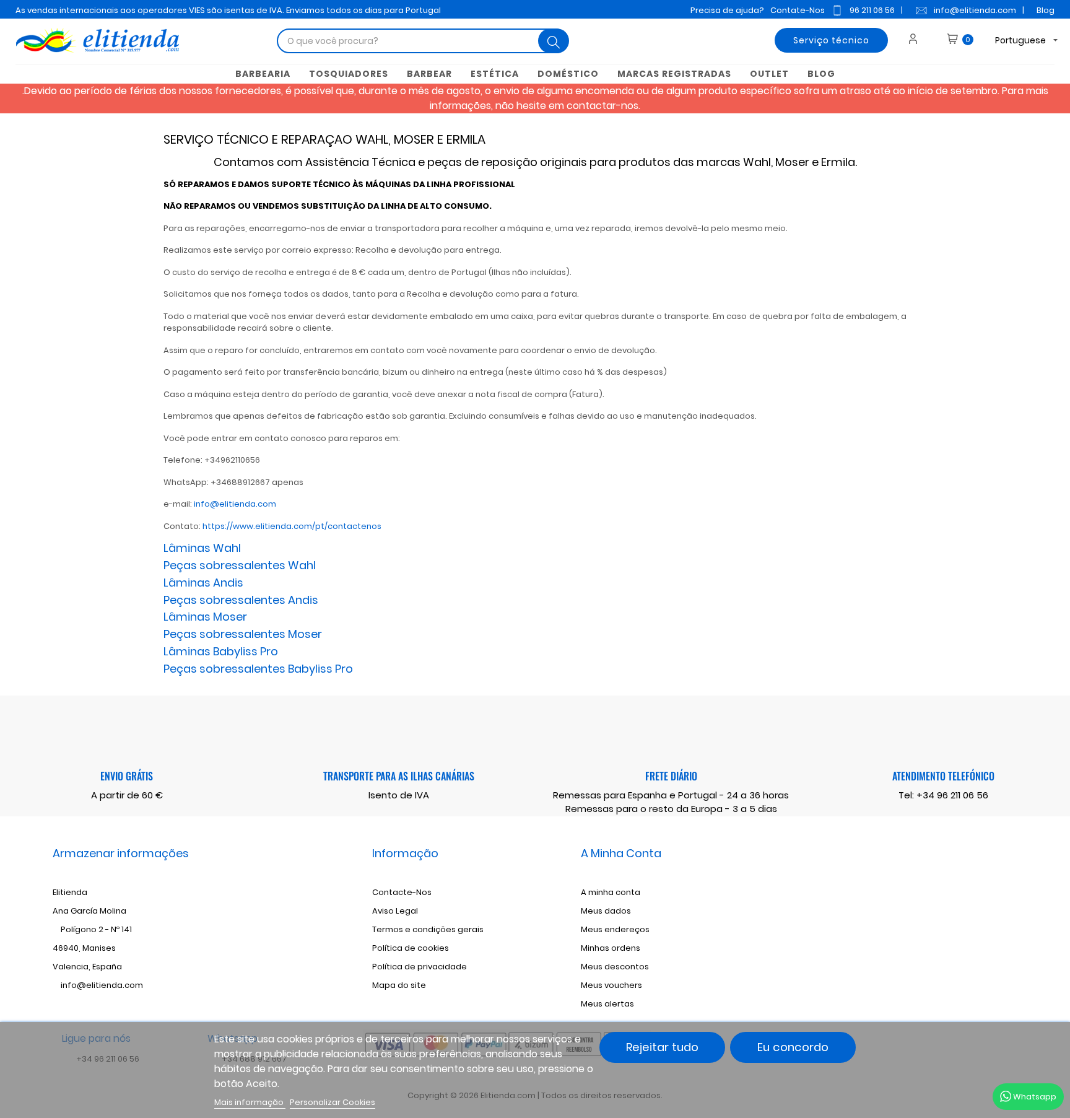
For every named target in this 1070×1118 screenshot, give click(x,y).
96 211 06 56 (872, 10)
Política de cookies (410, 948)
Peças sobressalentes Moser (242, 634)
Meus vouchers (611, 985)
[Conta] (917, 40)
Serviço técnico (831, 40)
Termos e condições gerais (428, 929)
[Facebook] (894, 912)
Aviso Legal (395, 911)
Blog (1046, 10)
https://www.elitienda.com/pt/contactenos (291, 526)
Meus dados (606, 911)
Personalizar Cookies (332, 1102)
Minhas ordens (610, 948)
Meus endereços (615, 929)
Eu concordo (793, 1047)
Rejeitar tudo (662, 1047)
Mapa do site (399, 985)
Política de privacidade (419, 966)
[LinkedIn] (955, 912)
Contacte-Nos (402, 892)
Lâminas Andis (203, 582)
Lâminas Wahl (202, 548)
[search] (553, 40)
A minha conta (610, 892)
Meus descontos (615, 966)
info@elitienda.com (975, 10)
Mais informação (249, 1102)
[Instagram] (935, 912)
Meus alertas (607, 1004)
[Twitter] (914, 912)
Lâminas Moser (205, 616)
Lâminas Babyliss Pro (220, 651)
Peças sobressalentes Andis (240, 600)
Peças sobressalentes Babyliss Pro (258, 668)
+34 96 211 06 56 (952, 794)
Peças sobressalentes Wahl (239, 565)
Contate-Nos (797, 10)
